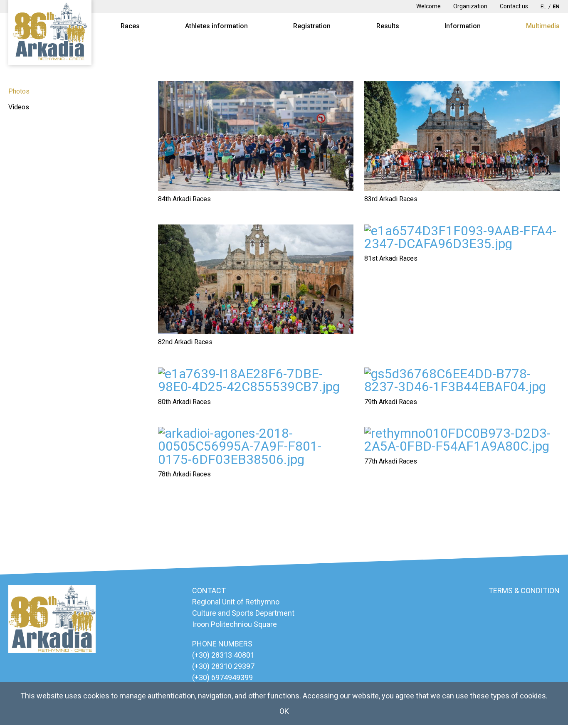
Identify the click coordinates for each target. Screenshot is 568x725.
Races (130, 26)
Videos (18, 107)
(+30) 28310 (213, 666)
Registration (312, 26)
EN (556, 6)
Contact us (514, 6)
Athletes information (216, 26)
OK (284, 711)
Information (463, 26)
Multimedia (543, 26)
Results (387, 26)
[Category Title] (255, 136)
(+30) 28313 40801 (223, 655)
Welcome (428, 6)
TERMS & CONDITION (524, 590)
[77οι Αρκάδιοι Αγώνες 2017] (462, 440)
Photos (19, 91)
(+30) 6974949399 (222, 677)
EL (543, 6)
